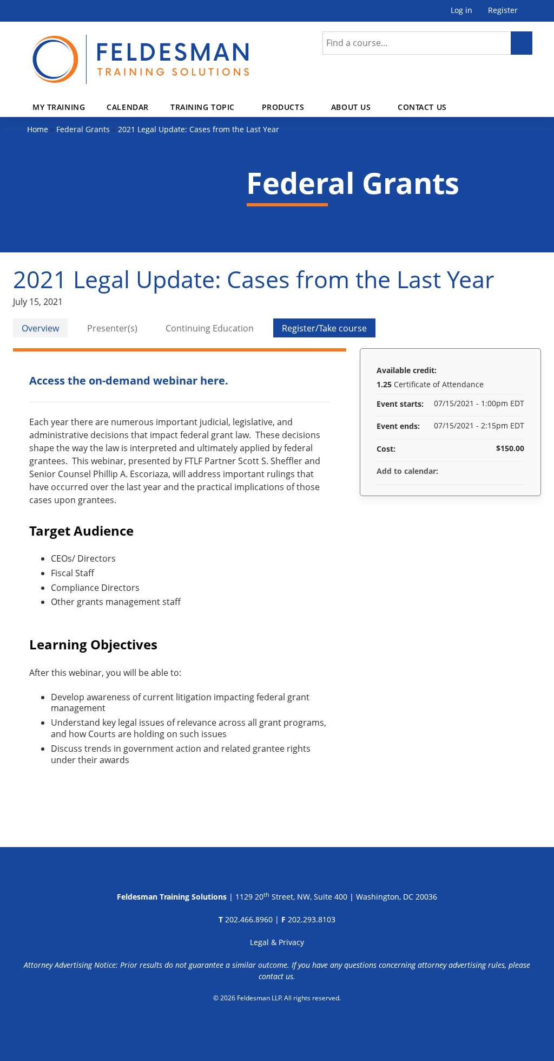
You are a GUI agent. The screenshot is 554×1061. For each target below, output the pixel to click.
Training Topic (202, 107)
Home (37, 129)
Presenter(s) (112, 328)
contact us (276, 976)
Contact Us (422, 107)
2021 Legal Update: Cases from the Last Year (198, 129)
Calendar (128, 107)
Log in (461, 10)
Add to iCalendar (501, 470)
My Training (58, 107)
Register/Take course (324, 328)
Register (503, 10)
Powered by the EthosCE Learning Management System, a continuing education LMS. (277, 1025)
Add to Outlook (515, 471)
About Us (351, 107)
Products (283, 107)
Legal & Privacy (277, 942)
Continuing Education (210, 328)
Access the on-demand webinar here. (128, 380)
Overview (40, 328)
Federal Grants (83, 129)
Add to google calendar (473, 471)
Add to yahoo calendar (487, 471)
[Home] (116, 53)
